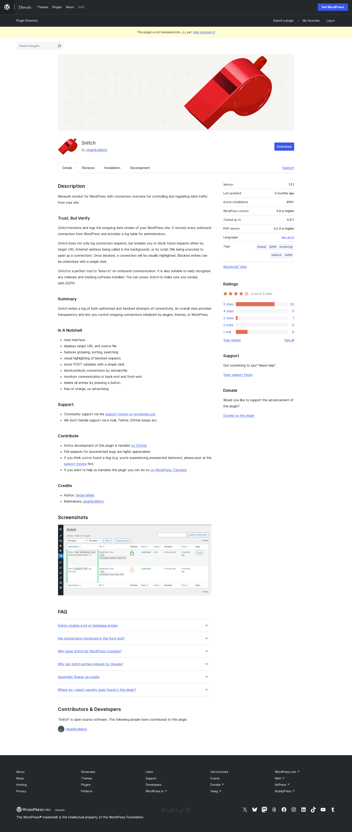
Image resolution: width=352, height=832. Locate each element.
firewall (261, 246)
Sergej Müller (85, 495)
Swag (215, 791)
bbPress (282, 784)
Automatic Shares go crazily (79, 677)
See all (289, 340)
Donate (217, 784)
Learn (149, 771)
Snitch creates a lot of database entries (88, 626)
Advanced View (235, 267)
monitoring (286, 246)
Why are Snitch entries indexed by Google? (90, 664)
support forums (75, 464)
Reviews (88, 168)
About (20, 771)
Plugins (86, 784)
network (277, 254)
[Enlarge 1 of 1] (206, 530)
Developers (154, 784)
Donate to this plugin (238, 415)
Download (284, 146)
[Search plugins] (59, 46)
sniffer (289, 254)
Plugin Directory (27, 20)
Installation (112, 168)
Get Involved (219, 771)
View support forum (238, 375)
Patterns (86, 791)
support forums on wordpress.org (130, 414)
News (20, 778)
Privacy (21, 791)
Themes (86, 778)
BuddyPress (285, 791)
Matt (280, 778)
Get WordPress (333, 7)
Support (288, 168)
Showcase (88, 771)
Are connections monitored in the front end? (91, 638)
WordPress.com (287, 771)
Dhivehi (60, 810)
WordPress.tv (156, 791)
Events (215, 778)
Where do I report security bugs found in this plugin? (97, 690)
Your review (232, 340)
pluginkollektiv (97, 150)
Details (67, 168)
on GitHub (139, 445)
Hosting (21, 784)
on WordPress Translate (169, 470)
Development (140, 168)
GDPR (272, 246)
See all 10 (287, 237)
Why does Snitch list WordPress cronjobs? (90, 651)
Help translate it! (204, 32)
